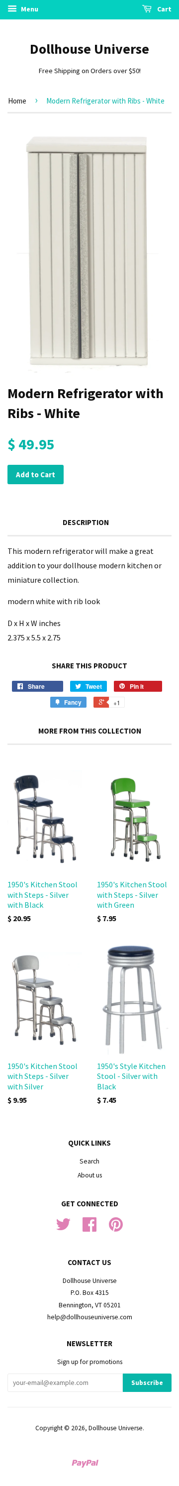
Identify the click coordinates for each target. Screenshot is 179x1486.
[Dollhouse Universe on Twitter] (63, 1228)
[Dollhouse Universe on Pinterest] (115, 1228)
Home (17, 101)
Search (89, 1161)
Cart (164, 8)
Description (86, 522)
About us (90, 1175)
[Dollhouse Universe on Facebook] (89, 1228)
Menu (28, 8)
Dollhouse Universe (89, 49)
